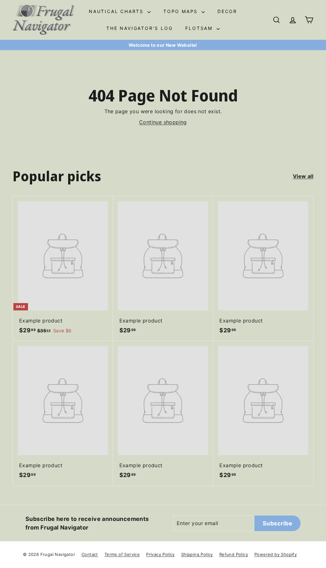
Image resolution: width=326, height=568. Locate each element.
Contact (90, 554)
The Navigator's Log (139, 28)
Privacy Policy (160, 554)
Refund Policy (233, 554)
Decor (227, 11)
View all (303, 176)
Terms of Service (122, 554)
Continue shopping (163, 122)
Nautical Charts (117, 11)
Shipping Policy (197, 554)
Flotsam (200, 28)
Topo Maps (181, 11)
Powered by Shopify (275, 554)
